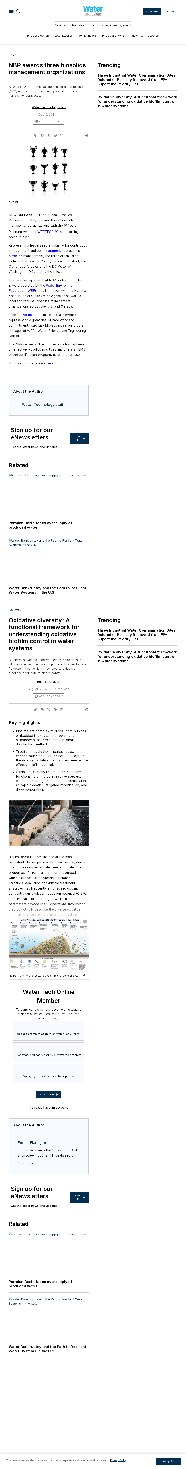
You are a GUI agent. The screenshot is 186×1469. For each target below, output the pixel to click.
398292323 (37, 804)
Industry (15, 610)
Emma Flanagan (48, 681)
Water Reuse (87, 35)
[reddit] (55, 135)
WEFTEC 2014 (49, 232)
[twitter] (48, 135)
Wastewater (64, 35)
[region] (93, 1461)
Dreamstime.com (74, 804)
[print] (87, 135)
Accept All (168, 1461)
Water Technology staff (49, 107)
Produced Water (114, 35)
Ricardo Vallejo (55, 804)
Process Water (38, 35)
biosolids (15, 256)
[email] (62, 135)
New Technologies (145, 35)
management (55, 251)
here (49, 363)
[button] (11, 11)
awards (26, 315)
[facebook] (35, 135)
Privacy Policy (118, 1460)
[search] (18, 11)
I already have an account (49, 1107)
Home (12, 55)
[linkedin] (42, 135)
